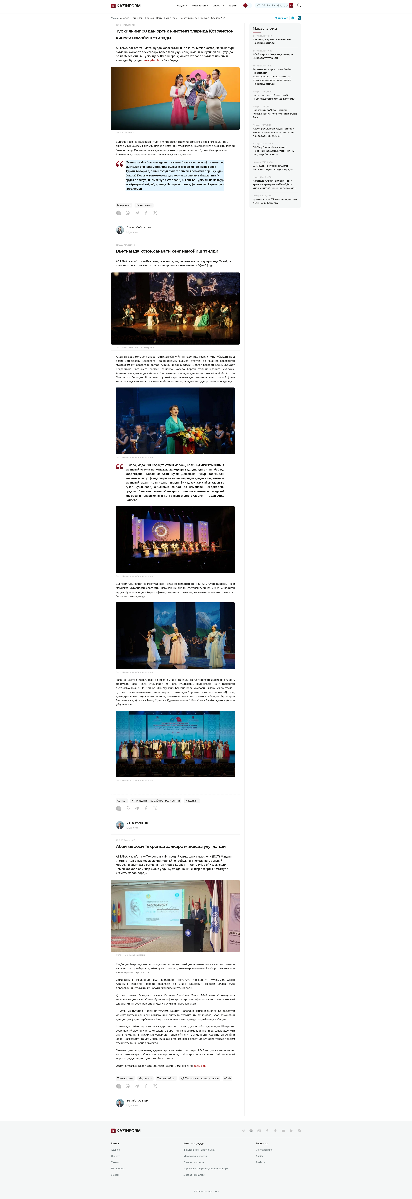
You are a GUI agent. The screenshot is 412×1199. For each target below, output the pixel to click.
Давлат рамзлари (193, 1162)
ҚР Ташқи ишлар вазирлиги (200, 1078)
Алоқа (259, 1155)
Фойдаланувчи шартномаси (199, 1149)
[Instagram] (118, 213)
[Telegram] (136, 213)
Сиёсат (115, 1155)
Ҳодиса (149, 18)
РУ (268, 5)
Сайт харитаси (264, 1149)
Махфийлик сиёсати (195, 1155)
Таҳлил (233, 5)
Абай (227, 1078)
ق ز (286, 5)
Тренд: (115, 18)
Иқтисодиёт (118, 1168)
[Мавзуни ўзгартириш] (247, 5)
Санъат (121, 800)
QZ (263, 5)
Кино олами (144, 205)
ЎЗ (291, 5)
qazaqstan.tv (150, 60)
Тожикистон (125, 1078)
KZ (258, 5)
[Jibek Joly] (282, 18)
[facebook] (267, 1130)
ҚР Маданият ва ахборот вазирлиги (155, 800)
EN (273, 5)
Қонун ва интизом (166, 18)
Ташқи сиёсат (166, 1078)
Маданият (124, 205)
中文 (279, 5)
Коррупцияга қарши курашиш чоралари (205, 1168)
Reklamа (260, 1162)
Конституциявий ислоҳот (194, 18)
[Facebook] (146, 213)
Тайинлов (137, 18)
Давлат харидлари (194, 1174)
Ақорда (124, 18)
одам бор (199, 1065)
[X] (155, 213)
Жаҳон (115, 1174)
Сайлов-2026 (218, 18)
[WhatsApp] (127, 213)
